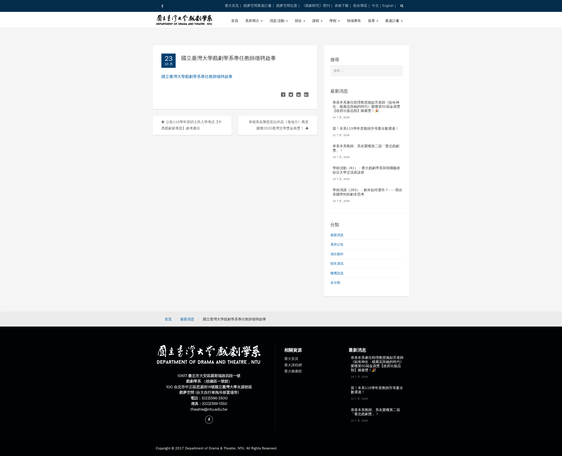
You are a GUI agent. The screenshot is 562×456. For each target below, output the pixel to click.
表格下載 (342, 6)
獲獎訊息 (337, 273)
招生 (299, 21)
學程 (334, 21)
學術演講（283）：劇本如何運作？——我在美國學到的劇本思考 (367, 192)
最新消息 (337, 235)
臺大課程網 (293, 365)
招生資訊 (337, 264)
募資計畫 (392, 21)
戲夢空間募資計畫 (257, 6)
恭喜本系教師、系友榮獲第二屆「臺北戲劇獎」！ (366, 148)
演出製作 (337, 254)
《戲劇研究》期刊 (316, 6)
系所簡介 (252, 21)
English (388, 6)
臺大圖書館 (293, 371)
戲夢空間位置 (286, 6)
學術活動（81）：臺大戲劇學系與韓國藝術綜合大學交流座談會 (366, 170)
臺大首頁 (232, 6)
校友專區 (360, 6)
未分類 (335, 283)
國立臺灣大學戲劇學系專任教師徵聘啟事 (196, 76)
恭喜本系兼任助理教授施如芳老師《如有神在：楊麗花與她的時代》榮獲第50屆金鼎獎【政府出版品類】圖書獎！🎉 (366, 106)
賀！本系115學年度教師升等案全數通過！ (366, 128)
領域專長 (354, 21)
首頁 (234, 21)
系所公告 (337, 244)
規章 (372, 21)
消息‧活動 (278, 21)
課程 (316, 21)
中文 (375, 6)
